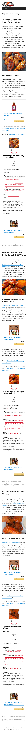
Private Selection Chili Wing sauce (12, 651)
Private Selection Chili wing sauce (11, 542)
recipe (3, 484)
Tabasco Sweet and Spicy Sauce (12, 179)
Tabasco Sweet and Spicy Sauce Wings (11, 21)
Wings (3, 717)
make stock (18, 177)
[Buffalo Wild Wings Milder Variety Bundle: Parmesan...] (14, 223)
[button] (11, 152)
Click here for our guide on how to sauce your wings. (14, 191)
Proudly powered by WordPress (12, 729)
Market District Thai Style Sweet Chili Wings (14, 253)
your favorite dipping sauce (13, 195)
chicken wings (9, 717)
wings (15, 246)
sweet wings (16, 484)
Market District (19, 483)
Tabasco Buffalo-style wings (16, 134)
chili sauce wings (12, 245)
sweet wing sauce (9, 484)
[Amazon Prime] (14, 119)
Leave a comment (22, 246)
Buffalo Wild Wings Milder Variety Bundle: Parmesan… (13, 231)
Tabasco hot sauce (9, 246)
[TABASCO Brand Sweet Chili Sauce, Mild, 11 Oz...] (14, 106)
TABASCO (4, 30)
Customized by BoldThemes (20, 728)
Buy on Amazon (20, 121)
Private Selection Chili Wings (11, 719)
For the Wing (5, 728)
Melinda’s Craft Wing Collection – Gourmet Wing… (13, 338)
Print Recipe (14, 149)
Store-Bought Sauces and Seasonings (17, 716)
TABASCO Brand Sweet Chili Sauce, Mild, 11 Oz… (13, 114)
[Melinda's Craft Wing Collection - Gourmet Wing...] (14, 330)
